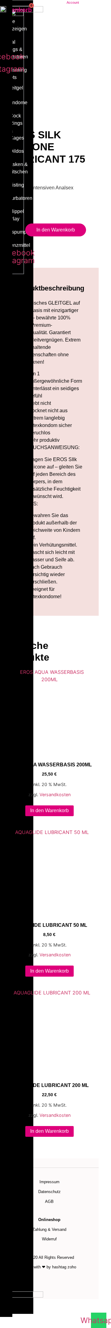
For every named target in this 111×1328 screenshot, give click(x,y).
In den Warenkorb (55, 229)
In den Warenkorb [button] (49, 810)
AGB (49, 1201)
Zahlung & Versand (49, 1229)
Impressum (49, 1182)
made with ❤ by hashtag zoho (49, 1267)
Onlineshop (49, 1219)
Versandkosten (55, 794)
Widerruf (49, 1239)
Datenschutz (49, 1191)
